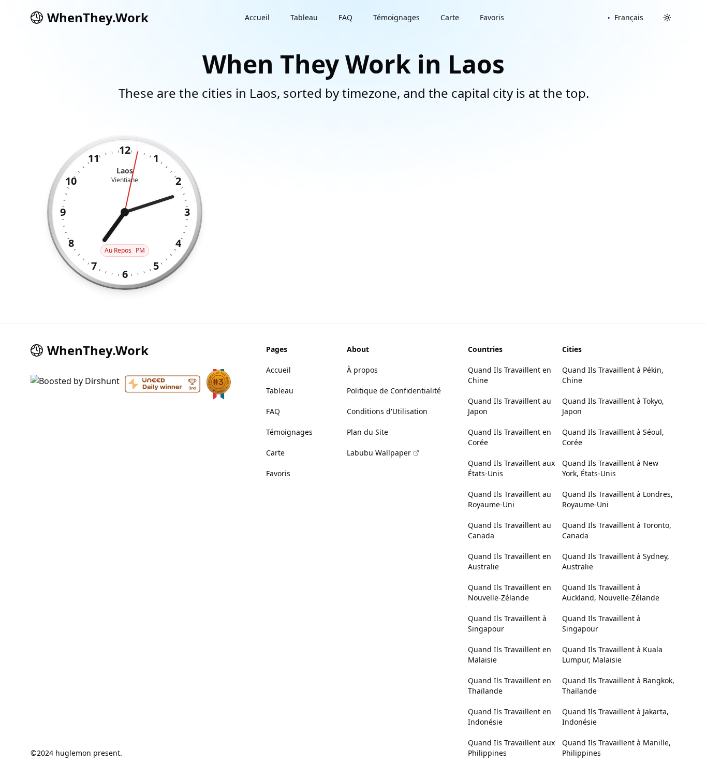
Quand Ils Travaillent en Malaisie (509, 654)
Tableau (304, 17)
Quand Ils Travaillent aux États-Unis (511, 468)
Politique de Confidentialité (394, 390)
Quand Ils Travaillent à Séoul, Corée (613, 437)
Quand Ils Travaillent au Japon (509, 406)
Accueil (257, 17)
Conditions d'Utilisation (387, 411)
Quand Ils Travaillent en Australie (509, 561)
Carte (449, 17)
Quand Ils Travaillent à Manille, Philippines (616, 748)
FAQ (345, 17)
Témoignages (396, 17)
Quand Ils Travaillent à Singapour (507, 623)
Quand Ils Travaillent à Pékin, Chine (613, 375)
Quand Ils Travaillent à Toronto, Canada (616, 530)
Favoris (492, 17)
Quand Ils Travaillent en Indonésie (509, 717)
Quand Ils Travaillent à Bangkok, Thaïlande (618, 685)
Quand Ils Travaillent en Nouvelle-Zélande (509, 592)
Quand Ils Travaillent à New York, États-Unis (610, 468)
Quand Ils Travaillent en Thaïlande (509, 685)
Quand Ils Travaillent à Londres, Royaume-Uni (617, 499)
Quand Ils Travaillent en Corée (509, 437)
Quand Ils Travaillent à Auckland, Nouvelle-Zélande (610, 592)
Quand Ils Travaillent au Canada (509, 530)
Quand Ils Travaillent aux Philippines (511, 748)
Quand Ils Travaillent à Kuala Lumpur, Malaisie (612, 654)
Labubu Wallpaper (379, 453)
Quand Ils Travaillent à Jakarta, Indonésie (615, 717)
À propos (362, 370)
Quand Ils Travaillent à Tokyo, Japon (613, 406)
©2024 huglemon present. (76, 753)
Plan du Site (367, 432)
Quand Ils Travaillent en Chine (509, 375)
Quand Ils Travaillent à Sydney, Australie (615, 561)
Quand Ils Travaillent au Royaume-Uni (509, 499)
